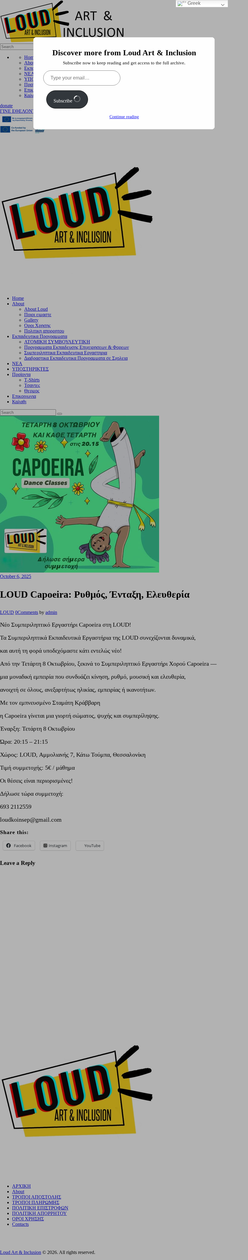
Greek (193, 3)
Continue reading (124, 117)
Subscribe (63, 100)
